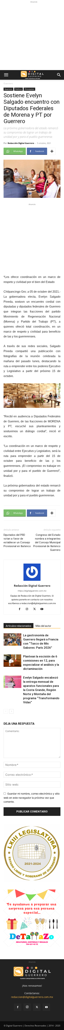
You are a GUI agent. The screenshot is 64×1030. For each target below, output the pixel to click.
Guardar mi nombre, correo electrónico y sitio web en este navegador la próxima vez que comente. (32, 797)
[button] (6, 75)
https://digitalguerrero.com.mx (32, 591)
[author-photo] (32, 580)
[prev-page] (6, 711)
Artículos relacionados (18, 625)
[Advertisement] (32, 36)
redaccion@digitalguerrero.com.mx (32, 997)
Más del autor (43, 625)
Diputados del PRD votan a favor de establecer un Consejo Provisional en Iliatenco (17, 540)
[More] (52, 151)
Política (18, 89)
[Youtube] (43, 609)
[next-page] (11, 711)
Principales (29, 89)
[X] (36, 609)
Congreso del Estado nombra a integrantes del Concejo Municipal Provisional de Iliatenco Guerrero (46, 542)
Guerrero (8, 83)
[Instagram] (28, 609)
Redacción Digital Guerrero (21, 143)
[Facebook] (21, 609)
